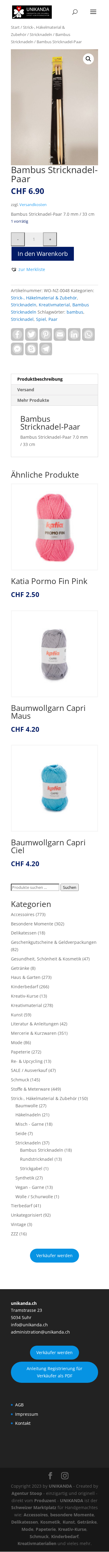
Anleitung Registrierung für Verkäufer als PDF (54, 1372)
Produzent (45, 1500)
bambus (75, 312)
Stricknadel (22, 319)
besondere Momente (72, 1515)
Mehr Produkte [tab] (33, 400)
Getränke (20, 968)
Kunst (17, 1015)
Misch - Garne (29, 1124)
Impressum (26, 1414)
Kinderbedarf (24, 986)
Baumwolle (26, 1105)
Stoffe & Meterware (30, 1089)
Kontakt (23, 1423)
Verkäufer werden (54, 1255)
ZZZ (14, 1234)
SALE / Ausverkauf (29, 1070)
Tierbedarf (21, 1205)
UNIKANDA (60, 1486)
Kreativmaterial (54, 305)
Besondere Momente (32, 924)
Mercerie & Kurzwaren (34, 1033)
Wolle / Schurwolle (34, 1196)
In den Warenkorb (43, 254)
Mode (16, 1042)
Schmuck (20, 1080)
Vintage (18, 1224)
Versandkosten (33, 204)
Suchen (69, 887)
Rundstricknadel (36, 1159)
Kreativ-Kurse (24, 996)
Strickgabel (31, 1168)
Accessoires (23, 914)
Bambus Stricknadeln (41, 1150)
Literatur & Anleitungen (35, 1024)
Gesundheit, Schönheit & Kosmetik (46, 959)
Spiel (41, 319)
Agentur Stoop (27, 1493)
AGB (19, 1405)
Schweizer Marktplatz (33, 1507)
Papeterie (20, 1052)
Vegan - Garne (29, 1187)
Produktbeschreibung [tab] (40, 379)
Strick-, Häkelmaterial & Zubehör (44, 298)
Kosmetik (50, 1522)
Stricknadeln (41, 34)
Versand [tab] (25, 389)
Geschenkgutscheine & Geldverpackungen (54, 942)
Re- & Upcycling (27, 1061)
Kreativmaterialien (37, 1543)
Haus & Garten (26, 977)
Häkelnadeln (28, 1115)
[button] (88, 58)
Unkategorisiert (26, 1215)
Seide (21, 1133)
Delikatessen (24, 933)
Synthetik (24, 1178)
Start (15, 27)
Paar (53, 319)
